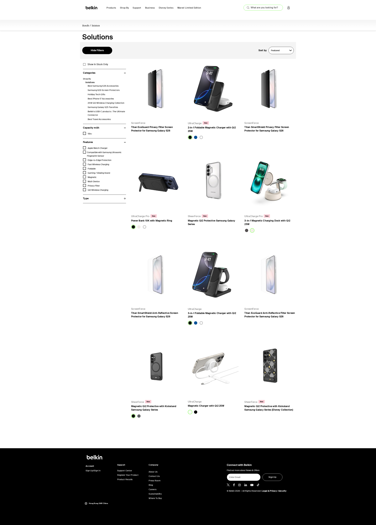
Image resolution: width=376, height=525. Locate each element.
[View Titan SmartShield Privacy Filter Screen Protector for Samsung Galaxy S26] (269, 88)
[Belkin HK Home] (92, 7)
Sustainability (155, 493)
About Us (153, 471)
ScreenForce (138, 123)
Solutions (96, 25)
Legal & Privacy (269, 491)
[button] (288, 7)
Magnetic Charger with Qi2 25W (206, 405)
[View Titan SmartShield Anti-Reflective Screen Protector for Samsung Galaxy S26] (156, 274)
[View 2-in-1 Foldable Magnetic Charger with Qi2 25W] (213, 88)
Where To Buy (155, 498)
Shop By (85, 25)
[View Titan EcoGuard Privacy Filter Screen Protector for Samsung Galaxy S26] (156, 88)
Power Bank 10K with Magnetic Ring (151, 220)
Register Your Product (128, 475)
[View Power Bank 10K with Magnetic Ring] (156, 181)
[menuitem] (112, 9)
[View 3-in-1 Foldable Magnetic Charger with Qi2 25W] (213, 274)
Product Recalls (125, 479)
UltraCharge (195, 123)
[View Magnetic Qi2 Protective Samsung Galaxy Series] (213, 181)
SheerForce (194, 216)
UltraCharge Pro (140, 216)
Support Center (124, 470)
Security (282, 491)
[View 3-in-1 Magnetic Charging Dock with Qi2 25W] (269, 181)
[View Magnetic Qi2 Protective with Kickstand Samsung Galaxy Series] (156, 367)
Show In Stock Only (98, 64)
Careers (152, 489)
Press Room (155, 480)
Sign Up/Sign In (93, 470)
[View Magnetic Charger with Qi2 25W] (213, 367)
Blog (151, 485)
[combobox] (263, 8)
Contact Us (154, 476)
